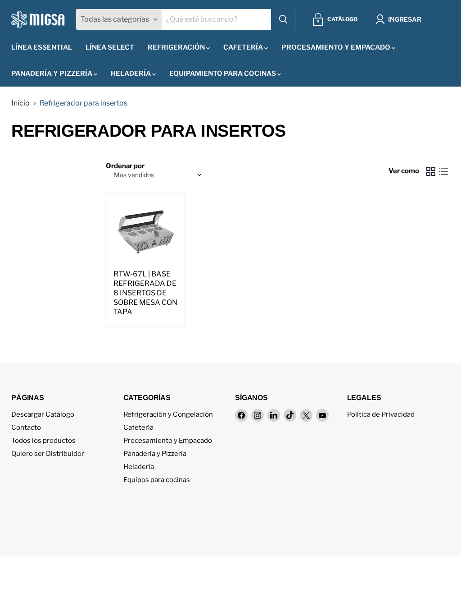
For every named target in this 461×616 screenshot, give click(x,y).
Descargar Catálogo (42, 414)
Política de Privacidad (381, 414)
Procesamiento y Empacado (336, 47)
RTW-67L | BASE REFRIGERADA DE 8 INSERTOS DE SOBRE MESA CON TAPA (145, 293)
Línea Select (110, 47)
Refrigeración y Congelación (168, 414)
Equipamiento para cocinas (223, 73)
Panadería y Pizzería (52, 73)
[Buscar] (283, 19)
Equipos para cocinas (156, 480)
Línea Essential (41, 47)
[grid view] (431, 171)
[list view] (443, 171)
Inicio (20, 103)
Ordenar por (125, 166)
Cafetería (243, 47)
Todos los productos (43, 441)
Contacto (26, 427)
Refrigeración (177, 47)
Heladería (131, 73)
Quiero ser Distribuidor (47, 454)
